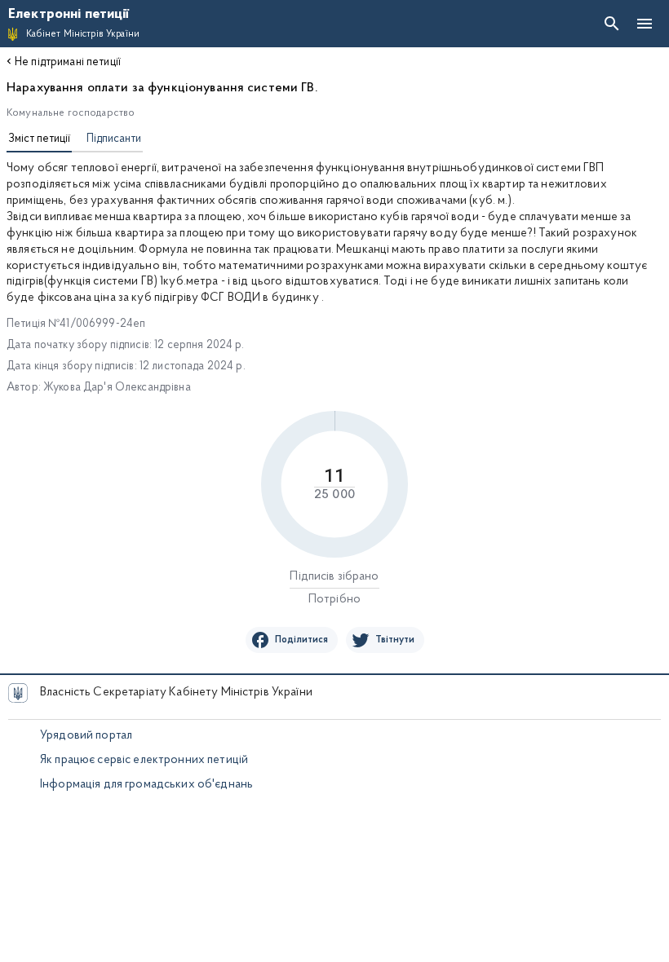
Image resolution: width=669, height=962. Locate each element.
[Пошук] (612, 23)
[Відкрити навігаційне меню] (644, 23)
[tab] (39, 141)
